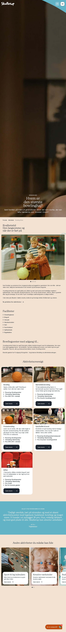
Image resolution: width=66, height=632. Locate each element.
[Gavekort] (57, 4)
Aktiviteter (11, 220)
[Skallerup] (7, 4)
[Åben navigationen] (62, 4)
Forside (5, 220)
